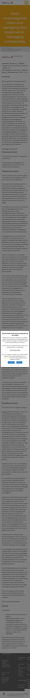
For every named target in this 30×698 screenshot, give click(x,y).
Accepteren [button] (11, 362)
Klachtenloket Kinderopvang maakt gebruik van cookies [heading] (15, 334)
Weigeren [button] (19, 362)
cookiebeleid (6, 357)
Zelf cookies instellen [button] (15, 350)
